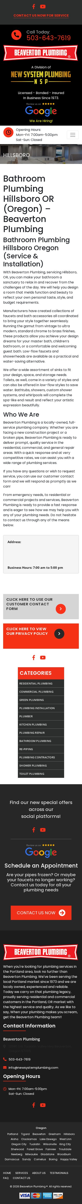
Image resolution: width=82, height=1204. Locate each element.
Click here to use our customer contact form (29, 604)
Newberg (16, 1154)
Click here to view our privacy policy (27, 631)
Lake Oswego (48, 1139)
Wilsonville (50, 1144)
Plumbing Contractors (37, 757)
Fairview (51, 1149)
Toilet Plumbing (31, 774)
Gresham (55, 1134)
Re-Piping (26, 749)
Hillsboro (69, 1134)
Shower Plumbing (33, 765)
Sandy (26, 1159)
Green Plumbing (31, 700)
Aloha (14, 1139)
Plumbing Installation (37, 708)
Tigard (25, 1134)
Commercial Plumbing (36, 692)
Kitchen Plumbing (33, 724)
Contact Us (21, 1178)
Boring (53, 1159)
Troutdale (65, 1149)
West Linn (65, 1139)
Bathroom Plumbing (35, 741)
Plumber (26, 716)
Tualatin (34, 1144)
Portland (12, 1134)
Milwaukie (31, 1154)
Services (21, 1173)
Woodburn (64, 1154)
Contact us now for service (41, 15)
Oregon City (18, 1144)
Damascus (12, 1159)
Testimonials (59, 1173)
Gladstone (47, 1154)
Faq (6, 1178)
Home (7, 1173)
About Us (39, 1173)
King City (65, 1144)
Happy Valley (68, 1159)
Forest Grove (35, 1149)
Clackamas (29, 1139)
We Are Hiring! (41, 120)
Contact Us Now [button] (37, 913)
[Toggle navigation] (73, 135)
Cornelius (40, 1159)
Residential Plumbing (35, 683)
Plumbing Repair (32, 733)
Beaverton (39, 1134)
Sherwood (17, 1149)
